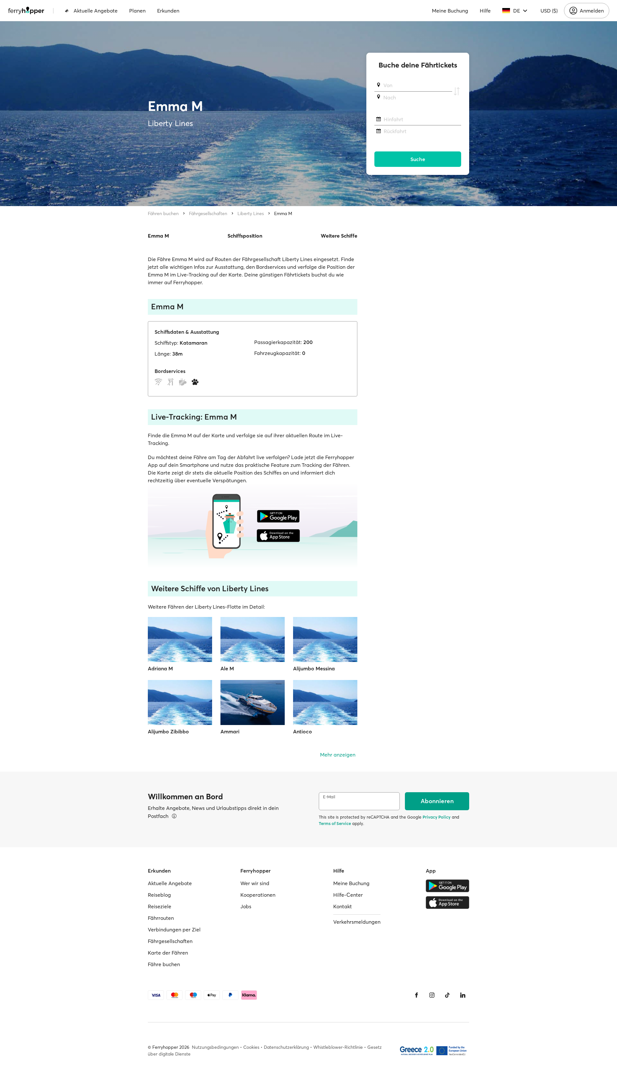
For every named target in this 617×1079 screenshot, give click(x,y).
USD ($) (549, 10)
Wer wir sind (254, 883)
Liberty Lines (250, 213)
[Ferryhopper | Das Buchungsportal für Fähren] (26, 10)
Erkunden (168, 10)
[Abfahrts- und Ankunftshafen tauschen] (456, 91)
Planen (137, 10)
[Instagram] (431, 995)
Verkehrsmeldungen (356, 922)
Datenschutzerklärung (286, 1047)
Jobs (245, 906)
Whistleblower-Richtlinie (338, 1047)
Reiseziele (159, 906)
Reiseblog (159, 895)
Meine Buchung (450, 10)
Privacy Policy (437, 817)
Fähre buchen (164, 964)
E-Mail (329, 797)
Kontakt (342, 906)
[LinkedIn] (462, 995)
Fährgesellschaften (208, 213)
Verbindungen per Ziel (174, 929)
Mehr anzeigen (337, 754)
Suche (417, 159)
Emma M (283, 213)
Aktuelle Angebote (96, 10)
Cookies (251, 1047)
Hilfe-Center (348, 895)
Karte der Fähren (168, 952)
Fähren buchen (163, 213)
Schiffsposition (245, 235)
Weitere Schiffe (339, 235)
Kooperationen (257, 895)
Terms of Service (335, 823)
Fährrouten (161, 918)
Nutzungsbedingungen (215, 1047)
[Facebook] (416, 995)
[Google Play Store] (447, 885)
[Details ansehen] (174, 816)
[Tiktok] (447, 995)
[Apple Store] (447, 902)
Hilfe (485, 10)
